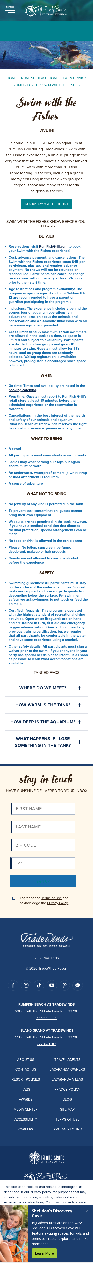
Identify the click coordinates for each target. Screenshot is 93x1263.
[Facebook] (13, 985)
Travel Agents (67, 1059)
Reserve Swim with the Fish (46, 203)
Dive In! (46, 130)
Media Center (26, 1109)
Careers (25, 1129)
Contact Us (25, 1069)
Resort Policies (26, 1079)
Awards (25, 1099)
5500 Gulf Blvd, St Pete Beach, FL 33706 (46, 1037)
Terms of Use (51, 897)
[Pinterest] (65, 985)
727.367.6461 (46, 1043)
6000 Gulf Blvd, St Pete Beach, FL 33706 (46, 1011)
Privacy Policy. (57, 902)
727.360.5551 (46, 1017)
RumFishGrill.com (53, 246)
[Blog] (77, 985)
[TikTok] (39, 985)
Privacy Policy (67, 1089)
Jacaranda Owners (67, 1069)
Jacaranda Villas (67, 1079)
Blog (67, 1099)
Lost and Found (67, 1129)
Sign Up (43, 881)
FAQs (26, 1089)
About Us (25, 1059)
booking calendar (22, 389)
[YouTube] (52, 985)
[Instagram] (26, 985)
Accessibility (25, 1119)
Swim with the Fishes (46, 109)
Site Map (67, 1109)
